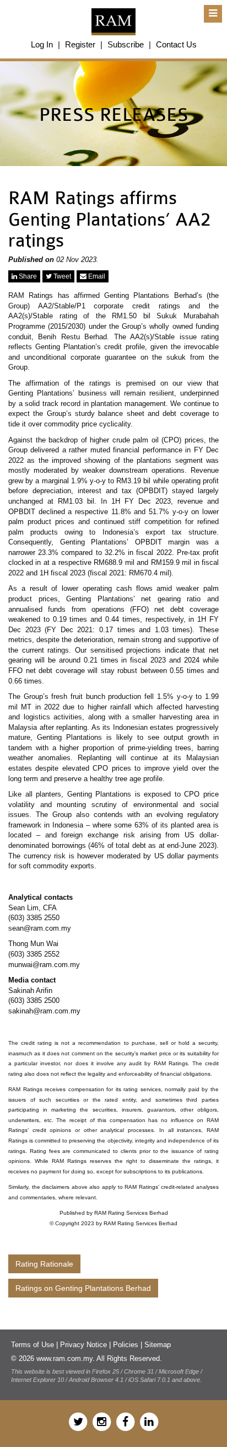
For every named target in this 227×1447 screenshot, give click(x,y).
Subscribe (125, 44)
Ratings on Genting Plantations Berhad (83, 1288)
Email (96, 276)
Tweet (61, 276)
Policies (125, 1345)
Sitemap (157, 1345)
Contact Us (176, 44)
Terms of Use (32, 1345)
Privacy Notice (83, 1345)
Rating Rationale (44, 1263)
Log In (42, 44)
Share (27, 276)
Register (80, 44)
